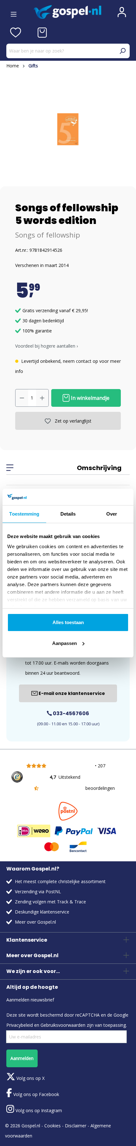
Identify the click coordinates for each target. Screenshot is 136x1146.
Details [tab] (68, 514)
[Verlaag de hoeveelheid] (21, 398)
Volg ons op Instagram (38, 1110)
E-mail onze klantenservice (71, 693)
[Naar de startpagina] (67, 12)
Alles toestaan (68, 622)
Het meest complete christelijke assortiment (60, 881)
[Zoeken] (122, 51)
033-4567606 (70, 713)
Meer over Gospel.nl (35, 922)
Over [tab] (111, 514)
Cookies (52, 1126)
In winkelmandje (89, 397)
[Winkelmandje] (42, 32)
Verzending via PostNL (38, 892)
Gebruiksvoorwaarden (62, 1025)
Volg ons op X (30, 1078)
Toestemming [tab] (24, 514)
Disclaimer (75, 1126)
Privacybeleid (19, 1025)
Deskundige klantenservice (42, 912)
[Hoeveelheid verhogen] (42, 398)
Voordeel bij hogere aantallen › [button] (46, 346)
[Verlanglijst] (15, 32)
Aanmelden (22, 1058)
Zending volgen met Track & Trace (50, 902)
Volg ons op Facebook (35, 1094)
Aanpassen (64, 643)
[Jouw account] (122, 12)
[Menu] (13, 12)
